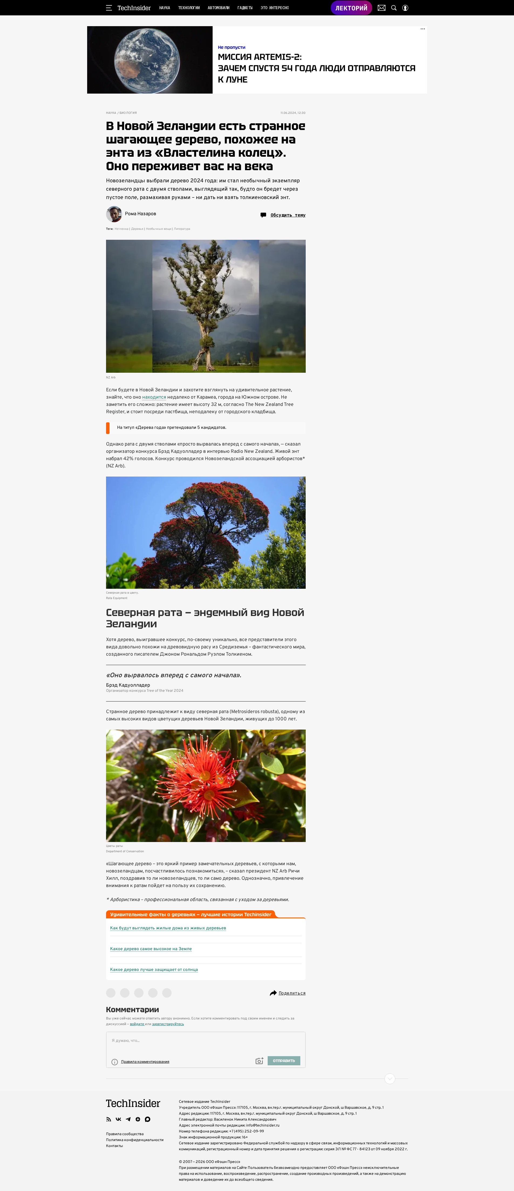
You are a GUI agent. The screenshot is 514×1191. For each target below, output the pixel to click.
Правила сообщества (125, 1134)
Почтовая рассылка (382, 8)
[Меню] (109, 8)
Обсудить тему (288, 215)
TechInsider (134, 7)
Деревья (137, 229)
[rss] (108, 1119)
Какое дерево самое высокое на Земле (151, 949)
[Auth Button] (405, 8)
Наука (111, 113)
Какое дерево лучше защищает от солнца (154, 970)
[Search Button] (394, 8)
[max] (147, 1119)
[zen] (138, 1119)
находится (154, 397)
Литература (182, 229)
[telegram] (128, 1119)
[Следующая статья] (257, 1078)
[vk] (118, 1119)
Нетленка (121, 229)
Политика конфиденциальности (135, 1140)
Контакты (114, 1146)
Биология (128, 113)
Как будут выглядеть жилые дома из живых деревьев (168, 928)
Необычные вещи (158, 229)
